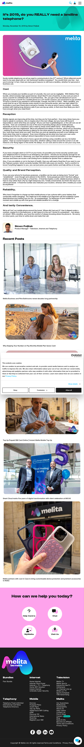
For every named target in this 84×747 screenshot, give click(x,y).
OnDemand (60, 687)
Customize (41, 390)
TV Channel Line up (64, 689)
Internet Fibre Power (37, 683)
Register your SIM (36, 720)
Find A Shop (61, 714)
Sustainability (61, 707)
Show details (73, 384)
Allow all (69, 390)
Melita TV (60, 681)
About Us (60, 709)
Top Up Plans (35, 709)
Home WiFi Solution (37, 687)
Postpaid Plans (35, 705)
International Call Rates (12, 705)
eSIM (31, 712)
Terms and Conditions (64, 724)
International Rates (37, 716)
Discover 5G (34, 714)
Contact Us (60, 712)
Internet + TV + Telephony (40, 685)
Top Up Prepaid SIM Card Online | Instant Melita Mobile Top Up (27, 440)
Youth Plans (34, 707)
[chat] (78, 741)
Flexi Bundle (7, 681)
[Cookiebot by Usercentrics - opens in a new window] (73, 355)
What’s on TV (61, 691)
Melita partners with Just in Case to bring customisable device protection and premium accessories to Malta (42, 580)
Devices (33, 703)
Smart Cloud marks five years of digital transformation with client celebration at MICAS (37, 498)
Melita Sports (61, 683)
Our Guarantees (62, 703)
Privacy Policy (61, 725)
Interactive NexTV (63, 685)
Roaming (33, 718)
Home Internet (35, 681)
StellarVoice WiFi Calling (39, 710)
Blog (58, 718)
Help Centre (61, 710)
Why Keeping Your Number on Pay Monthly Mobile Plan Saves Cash (29, 346)
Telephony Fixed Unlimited (13, 703)
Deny (15, 390)
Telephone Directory (11, 707)
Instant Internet (35, 689)
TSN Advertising (62, 695)
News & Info (61, 720)
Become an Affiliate (64, 722)
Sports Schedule (62, 693)
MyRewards (60, 705)
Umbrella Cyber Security (39, 691)
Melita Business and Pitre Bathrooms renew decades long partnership (30, 298)
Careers (59, 716)
